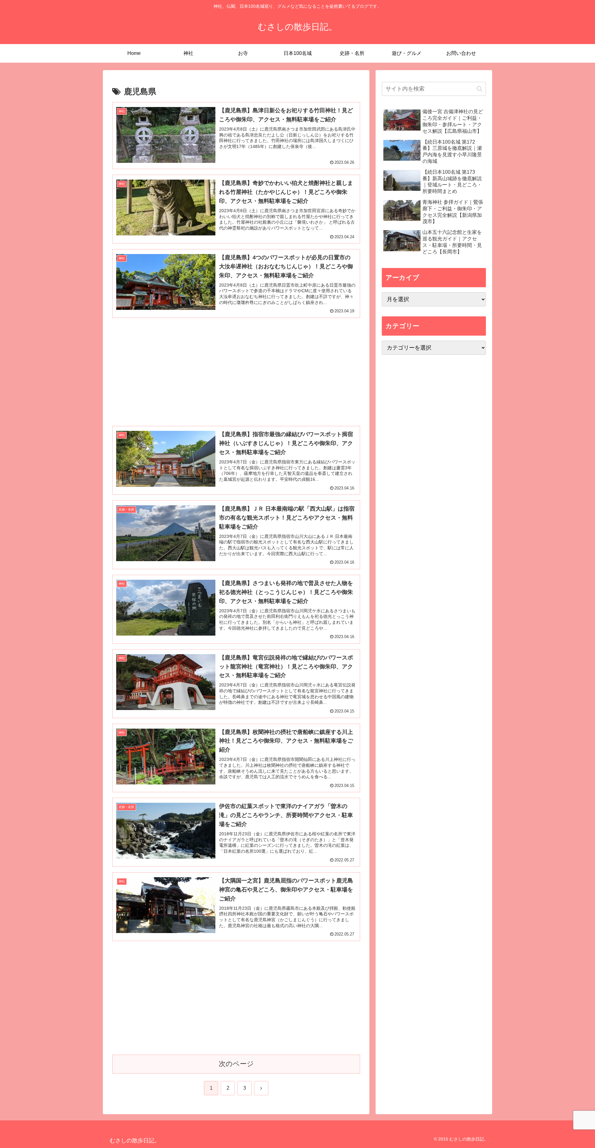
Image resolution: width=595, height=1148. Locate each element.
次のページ (236, 1064)
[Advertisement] (236, 367)
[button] (479, 88)
